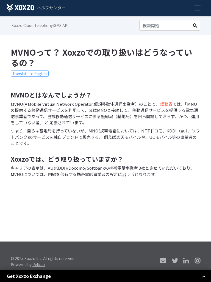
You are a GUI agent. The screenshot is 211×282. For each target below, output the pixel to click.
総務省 (166, 104)
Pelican (38, 264)
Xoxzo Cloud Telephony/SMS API (40, 25)
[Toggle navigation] (197, 8)
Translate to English (29, 73)
